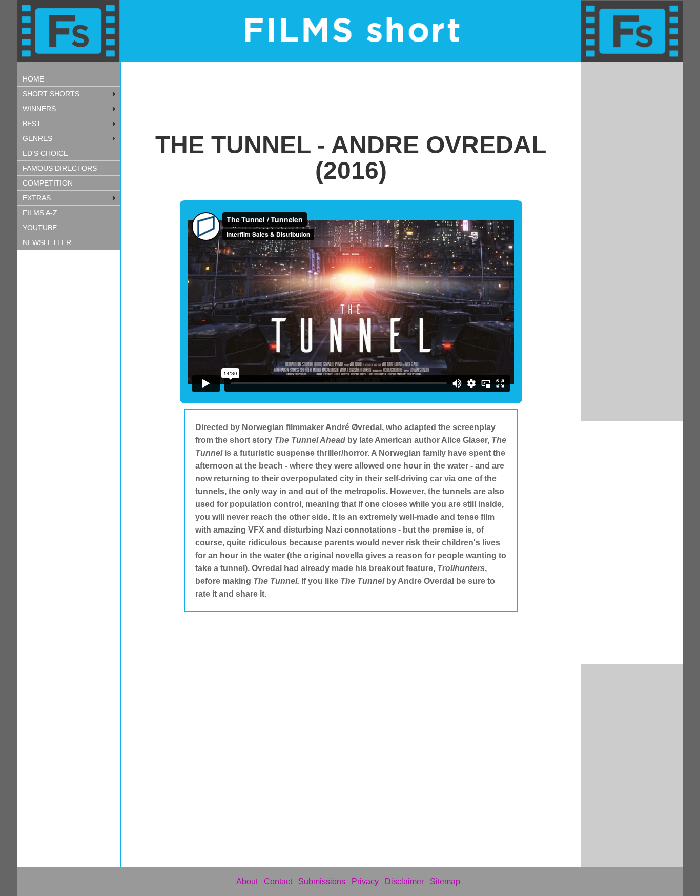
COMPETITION (48, 183)
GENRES (37, 138)
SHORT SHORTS (51, 94)
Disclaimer (404, 881)
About (247, 881)
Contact (278, 881)
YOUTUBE (40, 227)
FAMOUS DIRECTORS (60, 168)
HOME (33, 79)
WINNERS (39, 109)
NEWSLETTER (47, 242)
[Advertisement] (71, 417)
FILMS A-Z (40, 213)
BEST (32, 123)
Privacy (365, 881)
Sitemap (445, 881)
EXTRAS (37, 198)
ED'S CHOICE (45, 153)
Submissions (321, 881)
